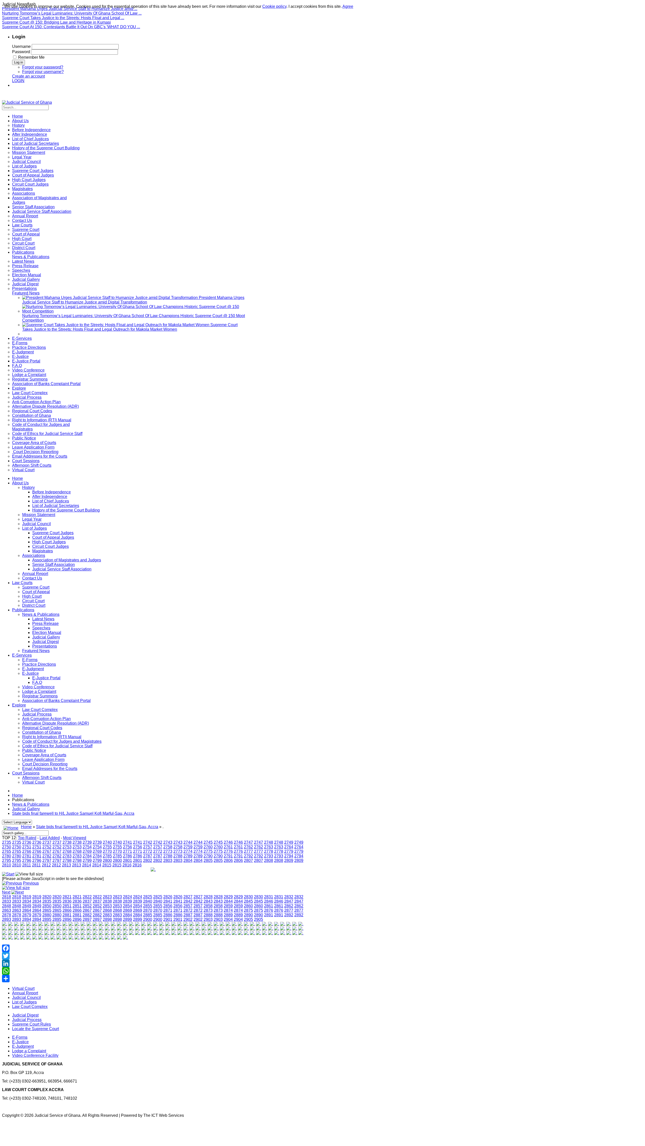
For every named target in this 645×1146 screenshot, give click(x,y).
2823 (107, 897)
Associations (33, 555)
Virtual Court (33, 782)
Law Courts (22, 583)
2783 (67, 856)
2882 (87, 915)
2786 (127, 856)
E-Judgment (33, 669)
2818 (6, 897)
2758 (167, 847)
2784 (87, 856)
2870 (147, 910)
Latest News (43, 619)
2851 (67, 906)
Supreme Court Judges (53, 533)
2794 (288, 856)
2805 (208, 860)
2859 (228, 906)
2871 (167, 910)
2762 (248, 847)
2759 (187, 847)
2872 (187, 910)
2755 (107, 847)
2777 (248, 851)
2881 (67, 915)
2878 (6, 915)
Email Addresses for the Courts (49, 768)
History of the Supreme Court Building (66, 510)
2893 (6, 919)
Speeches (41, 628)
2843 (208, 901)
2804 (187, 860)
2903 (208, 919)
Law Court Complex (40, 709)
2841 (167, 901)
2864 (26, 910)
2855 (147, 906)
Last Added (50, 838)
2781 (26, 856)
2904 (228, 919)
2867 (87, 910)
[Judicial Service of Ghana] (27, 102)
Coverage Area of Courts (44, 755)
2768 (67, 851)
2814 (86, 865)
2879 (26, 915)
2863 (6, 910)
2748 (268, 842)
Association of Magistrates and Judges (66, 560)
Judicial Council (36, 524)
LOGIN (18, 81)
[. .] (153, 869)
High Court (32, 596)
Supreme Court (35, 587)
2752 (46, 847)
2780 (6, 856)
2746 (228, 842)
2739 (87, 842)
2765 (6, 851)
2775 (208, 851)
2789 (187, 856)
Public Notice (34, 750)
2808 (268, 860)
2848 (6, 906)
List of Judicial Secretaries (55, 505)
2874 (228, 910)
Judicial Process (37, 714)
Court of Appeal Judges (53, 537)
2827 (187, 897)
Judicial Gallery (46, 637)
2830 (248, 897)
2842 (187, 901)
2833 (6, 901)
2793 (268, 856)
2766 (26, 851)
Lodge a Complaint (39, 691)
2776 (228, 851)
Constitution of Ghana (41, 732)
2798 (67, 860)
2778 (268, 851)
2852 (87, 906)
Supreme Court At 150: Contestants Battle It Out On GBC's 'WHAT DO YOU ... (71, 27)
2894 (26, 919)
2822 (87, 897)
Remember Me (31, 57)
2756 (127, 847)
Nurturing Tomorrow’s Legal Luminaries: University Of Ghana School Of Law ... (72, 13)
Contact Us (32, 578)
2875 (248, 910)
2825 (147, 897)
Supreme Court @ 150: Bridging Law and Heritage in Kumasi (56, 22)
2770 (107, 851)
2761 (228, 847)
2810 (6, 865)
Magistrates (42, 551)
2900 (147, 919)
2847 (288, 901)
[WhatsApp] (153, 971)
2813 (66, 865)
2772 (147, 851)
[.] (4, 924)
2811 (26, 865)
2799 (87, 860)
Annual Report (35, 573)
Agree (347, 6)
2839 (127, 901)
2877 (288, 910)
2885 (147, 915)
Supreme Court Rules (31, 1024)
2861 (268, 906)
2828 (208, 897)
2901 (167, 919)
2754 (87, 847)
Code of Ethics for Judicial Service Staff (57, 746)
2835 (46, 901)
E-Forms (30, 660)
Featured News (36, 651)
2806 (228, 860)
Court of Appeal (36, 592)
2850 (46, 906)
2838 (107, 901)
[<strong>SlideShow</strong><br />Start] (8, 874)
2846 (268, 901)
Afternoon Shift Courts (41, 778)
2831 (268, 897)
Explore (19, 705)
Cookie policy (274, 6)
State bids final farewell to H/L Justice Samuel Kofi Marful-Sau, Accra (73, 813)
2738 (67, 842)
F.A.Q (37, 682)
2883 (107, 915)
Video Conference (38, 687)
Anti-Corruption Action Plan (46, 719)
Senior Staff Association (53, 564)
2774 (187, 851)
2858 (208, 906)
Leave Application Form (43, 759)
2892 (288, 915)
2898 (107, 919)
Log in (18, 62)
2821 (67, 897)
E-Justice (30, 673)
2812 (46, 865)
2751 (26, 847)
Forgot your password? (42, 67)
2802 (147, 860)
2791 (228, 856)
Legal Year (32, 519)
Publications (23, 610)
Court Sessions (26, 773)
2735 (6, 842)
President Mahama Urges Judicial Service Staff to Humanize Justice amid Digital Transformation (133, 299)
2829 (228, 897)
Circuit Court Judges (50, 546)
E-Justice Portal (46, 678)
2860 (248, 906)
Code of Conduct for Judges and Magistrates (62, 741)
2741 (127, 842)
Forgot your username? (43, 72)
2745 (208, 842)
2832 (288, 897)
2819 (26, 897)
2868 (107, 910)
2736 (26, 842)
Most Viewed (74, 838)
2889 (228, 915)
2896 (67, 919)
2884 (127, 915)
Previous (31, 883)
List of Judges (34, 528)
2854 (127, 906)
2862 (288, 906)
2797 (46, 860)
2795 (6, 860)
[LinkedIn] (153, 963)
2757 (147, 847)
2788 (167, 856)
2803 (167, 860)
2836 (67, 901)
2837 (87, 901)
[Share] (153, 978)
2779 (288, 851)
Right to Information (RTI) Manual (51, 737)
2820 (46, 897)
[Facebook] (153, 948)
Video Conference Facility (35, 1055)
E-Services (22, 655)
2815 (106, 865)
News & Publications (40, 614)
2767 (46, 851)
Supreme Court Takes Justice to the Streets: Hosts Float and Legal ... (63, 18)
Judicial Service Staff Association (61, 569)
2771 (127, 851)
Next (6, 892)
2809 (288, 860)
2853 (107, 906)
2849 (26, 906)
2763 (268, 847)
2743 (167, 842)
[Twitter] (153, 956)
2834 (26, 901)
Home (17, 478)
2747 (248, 842)
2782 (46, 856)
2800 (107, 860)
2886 (167, 915)
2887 (187, 915)
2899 (127, 919)
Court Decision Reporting (45, 764)
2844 (228, 901)
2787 (147, 856)
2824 (127, 897)
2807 (248, 860)
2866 (67, 910)
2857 (187, 906)
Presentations (44, 646)
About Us (20, 483)
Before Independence (51, 492)
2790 (208, 856)
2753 (67, 847)
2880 (46, 915)
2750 (6, 847)
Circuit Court (33, 601)
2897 (87, 919)
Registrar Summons (40, 696)
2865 (46, 910)
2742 (147, 842)
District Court (33, 605)
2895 (46, 919)
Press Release (45, 623)
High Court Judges (49, 542)
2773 (167, 851)
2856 (167, 906)
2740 (107, 842)
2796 (26, 860)
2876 (268, 910)
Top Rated (27, 838)
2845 (248, 901)
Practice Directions (39, 664)
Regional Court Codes (42, 728)
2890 (248, 915)
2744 (187, 842)
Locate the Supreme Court (35, 1029)
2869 (127, 910)
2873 (208, 910)
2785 (107, 856)
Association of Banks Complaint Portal (56, 700)
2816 (127, 865)
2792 (248, 856)
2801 (127, 860)
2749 (288, 842)
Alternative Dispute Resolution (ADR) (55, 723)
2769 (87, 851)
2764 (288, 847)
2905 (248, 919)
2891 (268, 915)
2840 (147, 901)
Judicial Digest (45, 641)
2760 (208, 847)
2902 (187, 919)
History (28, 487)
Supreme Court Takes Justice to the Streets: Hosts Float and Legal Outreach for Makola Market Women (130, 327)
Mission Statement (38, 515)
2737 (46, 842)
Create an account (28, 76)
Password (21, 52)
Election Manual (46, 632)
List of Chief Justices (50, 501)
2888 (208, 915)
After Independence (49, 496)
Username (21, 46)
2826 (167, 897)
